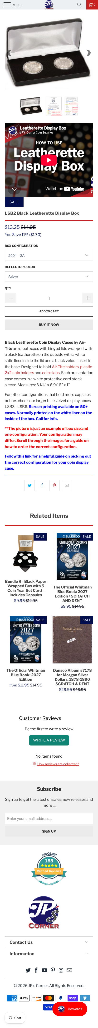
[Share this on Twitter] (29, 485)
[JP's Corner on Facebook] (36, 970)
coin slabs (51, 372)
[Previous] (9, 53)
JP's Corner (49, 4)
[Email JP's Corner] (69, 970)
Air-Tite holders (65, 367)
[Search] (81, 5)
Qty (8, 288)
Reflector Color (20, 267)
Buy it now (49, 325)
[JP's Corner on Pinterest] (53, 970)
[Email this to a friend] (67, 485)
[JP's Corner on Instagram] (61, 970)
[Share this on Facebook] (42, 485)
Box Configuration (21, 246)
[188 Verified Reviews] (49, 887)
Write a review (49, 740)
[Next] (88, 53)
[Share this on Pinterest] (54, 485)
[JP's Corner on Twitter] (28, 970)
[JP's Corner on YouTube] (44, 970)
